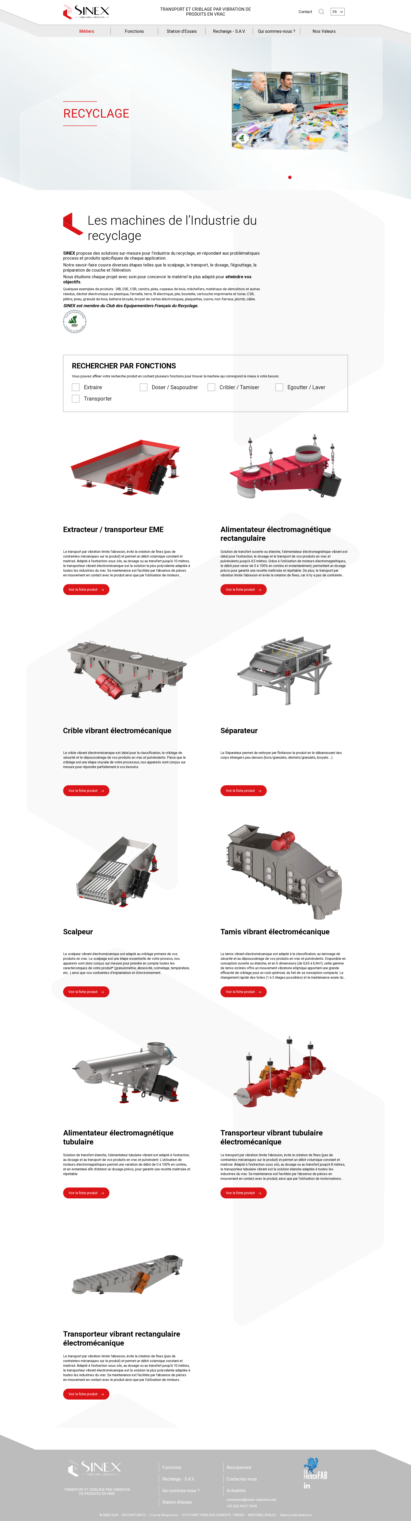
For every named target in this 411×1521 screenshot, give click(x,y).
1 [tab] (290, 177)
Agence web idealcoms (296, 1515)
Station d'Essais (182, 31)
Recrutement (239, 1467)
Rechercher (321, 12)
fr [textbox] (335, 12)
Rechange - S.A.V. (229, 31)
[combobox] (338, 11)
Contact (305, 11)
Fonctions (134, 31)
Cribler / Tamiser (239, 387)
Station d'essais (177, 1502)
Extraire (93, 387)
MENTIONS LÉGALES (262, 1515)
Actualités (236, 1490)
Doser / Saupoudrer (175, 387)
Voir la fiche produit (82, 590)
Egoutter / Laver (306, 387)
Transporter (98, 399)
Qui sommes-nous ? (276, 31)
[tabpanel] (290, 110)
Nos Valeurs (324, 31)
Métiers (86, 31)
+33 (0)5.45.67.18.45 (241, 1506)
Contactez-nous (242, 1479)
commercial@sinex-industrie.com (251, 1500)
